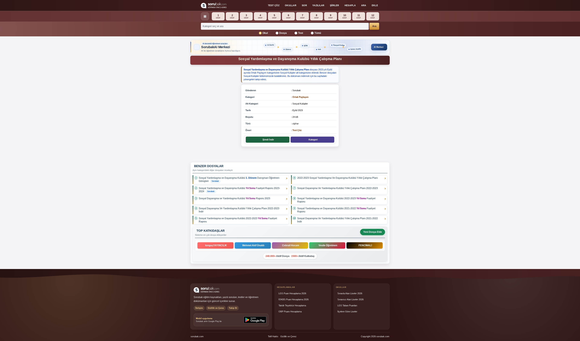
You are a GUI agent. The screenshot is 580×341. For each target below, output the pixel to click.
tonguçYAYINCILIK (215, 245)
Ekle (375, 5)
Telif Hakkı (273, 336)
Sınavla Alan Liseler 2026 (349, 293)
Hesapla (350, 5)
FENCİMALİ (364, 245)
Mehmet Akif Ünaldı (252, 245)
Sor (304, 5)
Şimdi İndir (267, 139)
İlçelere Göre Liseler (347, 311)
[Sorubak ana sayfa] (214, 5)
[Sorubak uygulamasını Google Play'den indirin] (255, 319)
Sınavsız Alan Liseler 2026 (350, 299)
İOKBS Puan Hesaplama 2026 (294, 299)
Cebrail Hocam (290, 245)
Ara (363, 5)
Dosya (283, 33)
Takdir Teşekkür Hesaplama (292, 305)
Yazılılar (318, 5)
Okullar (290, 5)
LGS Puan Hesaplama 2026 (292, 293)
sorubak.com (197, 336)
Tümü (317, 33)
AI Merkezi (379, 47)
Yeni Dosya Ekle (372, 232)
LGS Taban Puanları (347, 305)
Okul (265, 33)
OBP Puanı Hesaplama (290, 311)
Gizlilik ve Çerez (288, 336)
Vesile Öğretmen (327, 245)
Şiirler (334, 5)
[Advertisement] (214, 113)
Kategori (312, 139)
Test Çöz (273, 5)
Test (300, 33)
